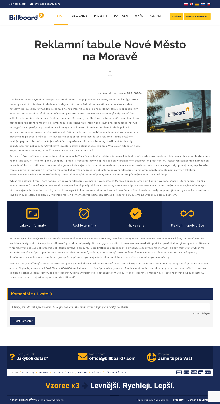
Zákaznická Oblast (116, 372)
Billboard (25, 399)
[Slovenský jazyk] (203, 3)
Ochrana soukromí (199, 399)
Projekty (100, 15)
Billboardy (79, 15)
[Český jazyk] (208, 3)
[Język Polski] (186, 3)
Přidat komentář (23, 320)
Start (61, 15)
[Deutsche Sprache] (197, 3)
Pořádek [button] (176, 16)
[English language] (191, 3)
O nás (139, 15)
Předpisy (178, 399)
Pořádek (96, 372)
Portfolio (121, 15)
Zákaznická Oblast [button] (197, 16)
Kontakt (155, 15)
